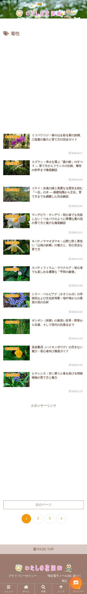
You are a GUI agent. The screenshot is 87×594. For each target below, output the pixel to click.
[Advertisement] (43, 83)
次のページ (43, 504)
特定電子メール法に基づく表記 (65, 578)
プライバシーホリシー (22, 575)
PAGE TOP (45, 549)
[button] (78, 519)
